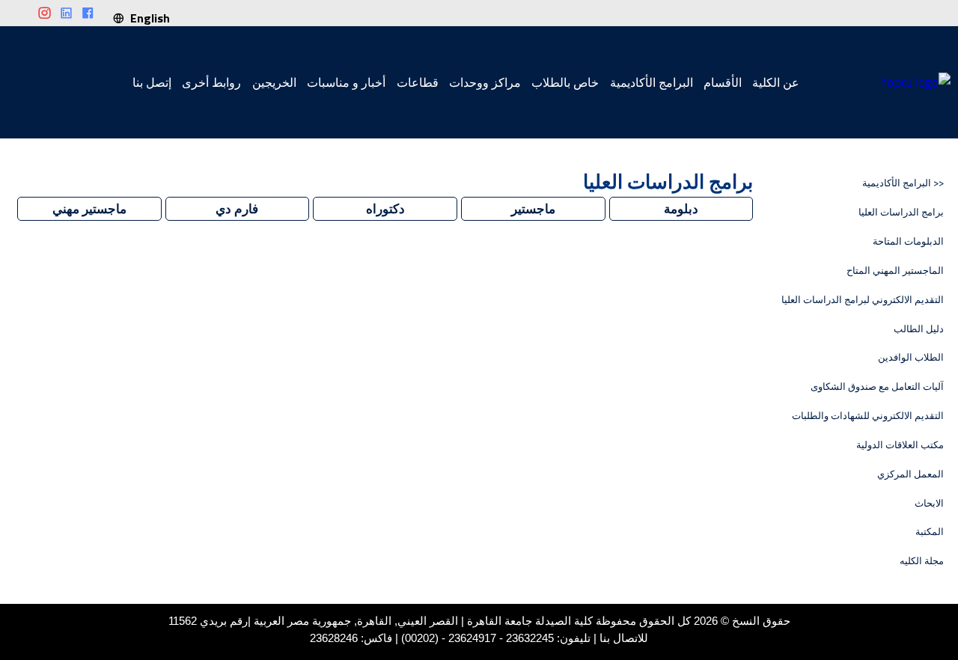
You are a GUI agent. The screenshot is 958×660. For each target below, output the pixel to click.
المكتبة (929, 532)
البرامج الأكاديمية (651, 82)
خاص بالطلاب (565, 82)
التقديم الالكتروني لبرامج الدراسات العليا (862, 300)
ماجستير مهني (89, 208)
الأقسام (723, 82)
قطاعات (418, 82)
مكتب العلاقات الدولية (900, 445)
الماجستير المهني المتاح (895, 270)
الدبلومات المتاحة (908, 241)
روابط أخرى (211, 82)
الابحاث (929, 503)
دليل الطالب (919, 329)
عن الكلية (775, 82)
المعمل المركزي (910, 474)
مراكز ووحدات (485, 82)
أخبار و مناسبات (346, 82)
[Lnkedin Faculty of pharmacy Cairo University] (66, 14)
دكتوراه (385, 208)
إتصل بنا (151, 82)
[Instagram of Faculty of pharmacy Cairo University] (44, 14)
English (147, 18)
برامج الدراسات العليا (901, 212)
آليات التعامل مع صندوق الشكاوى (877, 386)
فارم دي (237, 208)
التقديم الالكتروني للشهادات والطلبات (868, 416)
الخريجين (274, 82)
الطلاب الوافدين (911, 357)
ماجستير (533, 208)
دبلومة (681, 208)
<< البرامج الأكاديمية (903, 183)
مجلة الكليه (922, 561)
